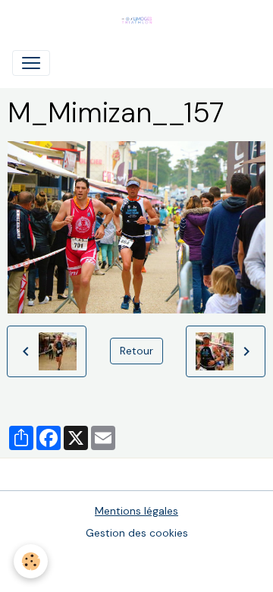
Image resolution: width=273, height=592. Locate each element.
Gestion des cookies (137, 533)
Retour (136, 350)
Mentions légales (136, 511)
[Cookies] (31, 561)
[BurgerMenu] (31, 63)
